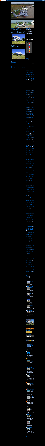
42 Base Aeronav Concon (28, 87)
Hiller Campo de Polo (32, 202)
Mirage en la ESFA (31, 236)
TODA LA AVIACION (29, 374)
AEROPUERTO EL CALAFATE (30, 389)
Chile (26, 57)
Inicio (18, 67)
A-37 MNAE (33, 88)
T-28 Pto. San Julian (30, 258)
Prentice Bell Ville (32, 242)
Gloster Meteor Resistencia (29, 198)
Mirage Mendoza (30, 232)
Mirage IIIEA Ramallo (29, 228)
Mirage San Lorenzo (31, 233)
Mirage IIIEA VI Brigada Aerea (30, 229)
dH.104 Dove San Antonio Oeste (29, 271)
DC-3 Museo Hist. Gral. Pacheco (29, 172)
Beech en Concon (31, 89)
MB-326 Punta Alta (27, 211)
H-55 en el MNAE (30, 94)
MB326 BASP (27, 74)
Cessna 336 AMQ (28, 169)
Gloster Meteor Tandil (28, 200)
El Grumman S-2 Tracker (29, 310)
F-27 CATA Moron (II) (30, 178)
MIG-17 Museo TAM (29, 76)
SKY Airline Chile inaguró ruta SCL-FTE (31, 390)
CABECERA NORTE (29, 401)
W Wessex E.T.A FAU (32, 117)
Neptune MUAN (31, 241)
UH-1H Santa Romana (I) (31, 269)
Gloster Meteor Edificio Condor (29, 193)
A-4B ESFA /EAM (30, 139)
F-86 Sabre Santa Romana (31, 182)
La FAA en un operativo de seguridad (31, 415)
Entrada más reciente (13, 67)
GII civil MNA (31, 189)
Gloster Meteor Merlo (31, 197)
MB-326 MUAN (32, 210)
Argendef (28, 414)
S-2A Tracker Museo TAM (29, 80)
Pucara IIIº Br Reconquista (32, 245)
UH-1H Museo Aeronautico (30, 115)
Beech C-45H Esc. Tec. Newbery (29, 156)
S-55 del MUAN (29, 253)
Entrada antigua (23, 67)
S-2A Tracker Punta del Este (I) (31, 109)
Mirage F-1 (31, 299)
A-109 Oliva (31, 137)
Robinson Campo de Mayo (29, 249)
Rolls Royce (27, 275)
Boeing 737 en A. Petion (31, 163)
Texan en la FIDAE (30, 102)
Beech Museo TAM (30, 67)
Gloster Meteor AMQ (29, 191)
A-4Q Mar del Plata (29, 148)
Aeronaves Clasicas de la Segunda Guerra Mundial (30, 286)
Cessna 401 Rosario (32, 169)
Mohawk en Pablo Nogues (30, 240)
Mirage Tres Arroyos (32, 234)
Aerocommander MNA (28, 152)
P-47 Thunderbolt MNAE (32, 99)
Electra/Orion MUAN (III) (31, 176)
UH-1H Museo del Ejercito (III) (31, 268)
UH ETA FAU (30, 113)
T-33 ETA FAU (29, 111)
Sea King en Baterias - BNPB (29, 256)
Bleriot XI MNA (27, 159)
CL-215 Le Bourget (28, 126)
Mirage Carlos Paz (28, 224)
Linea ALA (28, 351)
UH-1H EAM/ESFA (30, 266)
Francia (27, 59)
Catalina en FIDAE (29, 92)
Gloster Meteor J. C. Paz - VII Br (31, 195)
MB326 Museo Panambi (31, 74)
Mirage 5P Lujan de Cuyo (32, 223)
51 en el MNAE (32, 87)
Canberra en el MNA (32, 167)
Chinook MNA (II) (32, 170)
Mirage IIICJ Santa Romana (29, 226)
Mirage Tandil (27, 234)
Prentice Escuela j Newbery (29, 243)
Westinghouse (27, 277)
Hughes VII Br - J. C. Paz (31, 206)
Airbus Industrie (31, 281)
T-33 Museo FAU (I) (32, 111)
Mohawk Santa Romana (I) (30, 238)
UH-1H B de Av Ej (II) (28, 264)
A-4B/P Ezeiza (31, 142)
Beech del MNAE (27, 89)
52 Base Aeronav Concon (29, 88)
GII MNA (30, 187)
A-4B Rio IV (28, 141)
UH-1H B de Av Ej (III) (32, 264)
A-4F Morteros (31, 144)
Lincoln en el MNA (28, 208)
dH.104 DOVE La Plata (31, 270)
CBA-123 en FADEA (31, 165)
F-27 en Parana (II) (31, 180)
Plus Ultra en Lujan (28, 242)
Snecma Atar (27, 276)
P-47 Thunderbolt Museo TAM (31, 79)
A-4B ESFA (28, 139)
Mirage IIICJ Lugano (28, 225)
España (27, 58)
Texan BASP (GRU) (31, 81)
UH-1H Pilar (28, 269)
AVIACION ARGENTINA (29, 427)
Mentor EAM (31, 221)
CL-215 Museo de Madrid (29, 131)
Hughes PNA (27, 206)
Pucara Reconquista (28, 247)
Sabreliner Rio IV (27, 255)
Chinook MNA (28, 170)
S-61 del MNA (32, 253)
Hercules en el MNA (28, 202)
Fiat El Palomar (33, 184)
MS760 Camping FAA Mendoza (31, 215)
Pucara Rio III (32, 247)
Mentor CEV (29, 221)
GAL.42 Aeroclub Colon (29, 185)
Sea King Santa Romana (32, 255)
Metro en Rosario (27, 223)
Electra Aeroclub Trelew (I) (28, 174)
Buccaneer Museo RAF (28, 121)
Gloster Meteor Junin (29, 196)
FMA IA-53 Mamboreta (29, 184)
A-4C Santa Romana (31, 143)
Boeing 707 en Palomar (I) (29, 161)
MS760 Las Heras (28, 217)
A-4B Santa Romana (31, 141)
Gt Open (31, 421)
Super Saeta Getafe (28, 133)
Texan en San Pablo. (28, 82)
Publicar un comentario (13, 66)
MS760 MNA (32, 217)
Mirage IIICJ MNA (32, 225)
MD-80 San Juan (30, 213)
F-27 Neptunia (30, 107)
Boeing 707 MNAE (30, 90)
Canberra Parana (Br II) (28, 167)
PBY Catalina (29, 100)
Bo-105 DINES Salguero (31, 159)
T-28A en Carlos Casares (30, 260)
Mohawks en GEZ (27, 241)
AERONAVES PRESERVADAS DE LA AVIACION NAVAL (30, 367)
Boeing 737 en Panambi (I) (29, 70)
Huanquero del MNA (31, 204)
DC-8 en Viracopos (31, 72)
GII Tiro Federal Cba (28, 189)
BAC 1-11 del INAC (30, 154)
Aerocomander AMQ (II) (31, 150)
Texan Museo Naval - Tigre (30, 262)
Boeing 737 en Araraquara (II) (31, 69)
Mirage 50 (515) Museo (29, 97)
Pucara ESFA (28, 245)
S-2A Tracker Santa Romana (30, 251)
